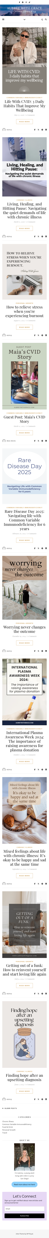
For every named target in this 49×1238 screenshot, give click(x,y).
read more (24, 122)
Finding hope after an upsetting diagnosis (24, 1077)
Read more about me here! (24, 1184)
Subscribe (24, 1216)
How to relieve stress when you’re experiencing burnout (24, 311)
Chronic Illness (24, 200)
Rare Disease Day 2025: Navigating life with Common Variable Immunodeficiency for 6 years (24, 520)
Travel (4, 1133)
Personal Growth (24, 303)
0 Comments (30, 115)
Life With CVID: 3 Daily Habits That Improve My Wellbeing (24, 105)
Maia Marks (11, 441)
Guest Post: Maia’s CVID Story (24, 419)
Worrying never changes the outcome (24, 629)
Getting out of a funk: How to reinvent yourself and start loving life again (24, 969)
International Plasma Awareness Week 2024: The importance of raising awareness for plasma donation (24, 741)
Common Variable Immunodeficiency (24, 98)
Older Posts (10, 1108)
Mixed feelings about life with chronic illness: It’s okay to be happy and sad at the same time (24, 858)
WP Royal (30, 1234)
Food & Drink (7, 1127)
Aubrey (9, 130)
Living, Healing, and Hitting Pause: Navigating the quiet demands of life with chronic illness (24, 210)
